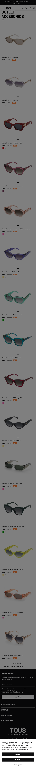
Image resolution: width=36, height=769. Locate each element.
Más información (23, 749)
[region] (18, 754)
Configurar (18, 765)
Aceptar (18, 754)
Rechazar (18, 759)
